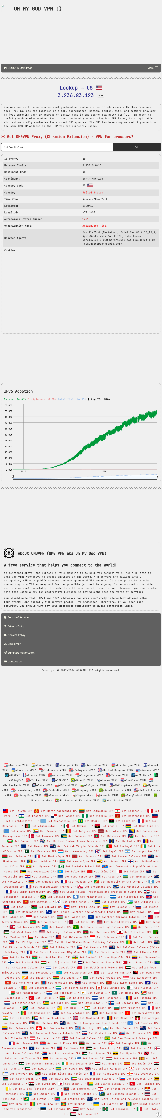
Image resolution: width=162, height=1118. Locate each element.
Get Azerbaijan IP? (80, 861)
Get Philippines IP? (30, 942)
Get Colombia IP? (21, 1028)
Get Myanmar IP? (44, 866)
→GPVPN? (14, 775)
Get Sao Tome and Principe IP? (134, 1038)
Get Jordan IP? (99, 1053)
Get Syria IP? (45, 1083)
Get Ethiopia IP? (61, 947)
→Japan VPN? (84, 795)
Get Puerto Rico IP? (85, 907)
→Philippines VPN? (126, 785)
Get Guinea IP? (47, 1104)
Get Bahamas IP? (79, 836)
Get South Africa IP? (54, 1018)
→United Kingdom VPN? (117, 770)
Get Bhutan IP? (40, 977)
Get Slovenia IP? (138, 1078)
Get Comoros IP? (51, 831)
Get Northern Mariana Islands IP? (120, 917)
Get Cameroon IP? (40, 987)
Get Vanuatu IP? (49, 907)
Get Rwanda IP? (140, 876)
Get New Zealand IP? (74, 1013)
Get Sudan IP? (87, 1114)
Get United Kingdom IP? (109, 1068)
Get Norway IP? (92, 982)
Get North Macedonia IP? (58, 811)
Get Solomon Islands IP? (124, 1094)
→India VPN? (44, 765)
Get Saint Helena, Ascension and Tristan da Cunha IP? (100, 891)
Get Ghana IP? (70, 977)
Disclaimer (14, 644)
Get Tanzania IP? (41, 1008)
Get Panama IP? (69, 816)
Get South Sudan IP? (24, 1078)
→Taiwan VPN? (119, 775)
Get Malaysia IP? (74, 937)
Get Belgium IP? (84, 831)
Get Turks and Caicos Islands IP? (54, 1033)
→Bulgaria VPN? (95, 785)
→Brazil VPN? (84, 780)
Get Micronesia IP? (61, 821)
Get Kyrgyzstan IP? (145, 1013)
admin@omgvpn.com (21, 653)
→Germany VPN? (58, 795)
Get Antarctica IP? (94, 897)
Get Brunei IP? (114, 861)
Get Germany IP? (61, 1058)
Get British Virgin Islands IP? (80, 846)
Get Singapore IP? (143, 977)
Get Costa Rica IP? (102, 1033)
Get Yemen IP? (90, 1109)
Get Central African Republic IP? (104, 957)
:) (38, 8)
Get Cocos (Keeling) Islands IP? (104, 927)
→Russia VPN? (149, 770)
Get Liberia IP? (145, 952)
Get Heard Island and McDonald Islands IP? (126, 1099)
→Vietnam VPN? (62, 775)
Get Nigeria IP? (100, 816)
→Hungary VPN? (86, 790)
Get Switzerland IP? (57, 1028)
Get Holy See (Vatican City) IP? (36, 1089)
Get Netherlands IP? (26, 1003)
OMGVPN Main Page (19, 68)
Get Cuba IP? (110, 876)
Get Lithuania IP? (99, 811)
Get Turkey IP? (46, 998)
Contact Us (14, 661)
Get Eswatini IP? (82, 1089)
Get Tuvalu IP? (60, 927)
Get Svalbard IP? (91, 1018)
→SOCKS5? (61, 780)
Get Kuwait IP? (42, 1068)
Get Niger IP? (101, 1008)
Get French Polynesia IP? (123, 1089)
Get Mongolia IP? (60, 982)
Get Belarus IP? (20, 856)
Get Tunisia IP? (147, 1083)
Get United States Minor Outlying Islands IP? (89, 942)
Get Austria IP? (48, 1038)
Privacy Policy (16, 626)
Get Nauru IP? (37, 846)
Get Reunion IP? (79, 881)
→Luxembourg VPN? (27, 790)
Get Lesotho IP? (37, 816)
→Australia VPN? (97, 765)
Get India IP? (19, 1018)
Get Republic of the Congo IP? (123, 881)
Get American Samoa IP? (102, 962)
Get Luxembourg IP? (79, 851)
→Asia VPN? (44, 785)
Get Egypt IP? (111, 1063)
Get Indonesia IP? (109, 937)
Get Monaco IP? (44, 917)
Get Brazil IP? (95, 821)
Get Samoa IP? (73, 1048)
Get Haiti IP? (58, 1078)
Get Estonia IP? (58, 1109)
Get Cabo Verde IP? (78, 876)
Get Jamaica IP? (58, 897)
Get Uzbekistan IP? (92, 1003)
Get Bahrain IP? (140, 962)
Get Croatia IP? (43, 876)
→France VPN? (35, 775)
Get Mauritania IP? (51, 922)
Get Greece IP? (93, 1058)
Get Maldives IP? (112, 836)
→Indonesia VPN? (54, 770)
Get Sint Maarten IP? (63, 1053)
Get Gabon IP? (72, 1068)
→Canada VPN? (109, 795)
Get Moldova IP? (45, 861)
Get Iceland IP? (126, 1003)
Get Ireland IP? (80, 1063)
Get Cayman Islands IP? (128, 856)
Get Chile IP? (19, 957)
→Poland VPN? (68, 785)
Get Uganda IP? (130, 1053)
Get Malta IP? (133, 871)
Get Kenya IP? (96, 1043)
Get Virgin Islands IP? (63, 932)
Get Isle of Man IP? (115, 972)
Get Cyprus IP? (98, 993)
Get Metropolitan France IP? (53, 886)
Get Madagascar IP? (30, 993)
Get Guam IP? (44, 1048)
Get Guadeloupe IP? (110, 1073)
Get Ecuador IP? (121, 907)
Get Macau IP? (128, 993)
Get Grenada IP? (79, 1104)
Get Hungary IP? (124, 1058)
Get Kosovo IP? (141, 1048)
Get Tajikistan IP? (62, 962)
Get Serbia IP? (46, 1023)
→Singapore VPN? (91, 775)
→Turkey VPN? (39, 780)
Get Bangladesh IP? (29, 912)
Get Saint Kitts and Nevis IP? (64, 1073)
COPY (100, 95)
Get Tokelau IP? (110, 1013)
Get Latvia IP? (116, 831)
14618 (86, 219)
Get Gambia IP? (75, 917)
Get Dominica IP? (121, 1109)
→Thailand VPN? (135, 780)
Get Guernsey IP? (146, 1073)
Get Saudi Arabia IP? (105, 977)
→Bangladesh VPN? (137, 795)
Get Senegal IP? (39, 1013)
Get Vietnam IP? (41, 902)
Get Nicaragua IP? (130, 897)
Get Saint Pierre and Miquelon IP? (59, 952)
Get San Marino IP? (124, 1028)
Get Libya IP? (125, 821)
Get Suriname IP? (102, 932)
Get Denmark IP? (46, 836)
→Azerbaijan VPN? (128, 765)
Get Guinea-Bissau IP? (110, 1083)
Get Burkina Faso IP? (54, 957)
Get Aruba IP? (20, 831)
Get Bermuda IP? (27, 927)
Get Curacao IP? (112, 902)
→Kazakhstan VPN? (119, 800)
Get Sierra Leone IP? (77, 987)
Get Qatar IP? (84, 922)
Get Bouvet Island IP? (85, 1038)
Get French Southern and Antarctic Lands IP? (86, 912)
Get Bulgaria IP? (133, 1008)
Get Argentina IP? (144, 851)
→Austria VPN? (18, 765)
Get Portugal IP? (125, 846)
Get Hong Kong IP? (25, 982)
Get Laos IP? (19, 907)
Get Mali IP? (142, 942)
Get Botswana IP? (41, 972)
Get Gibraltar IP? (137, 932)
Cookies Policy (16, 635)
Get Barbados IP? (127, 841)
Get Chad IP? (122, 1018)
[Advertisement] (81, 39)
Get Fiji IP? (91, 1028)
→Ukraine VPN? (25, 770)
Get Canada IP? (113, 987)
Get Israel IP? (63, 967)
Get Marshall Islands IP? (138, 886)
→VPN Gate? (143, 775)
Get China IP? (104, 871)
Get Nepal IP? (112, 851)
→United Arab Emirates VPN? (79, 800)
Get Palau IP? (74, 871)
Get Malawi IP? (140, 912)
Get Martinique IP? (55, 856)
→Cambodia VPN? (58, 790)
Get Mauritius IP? (145, 826)
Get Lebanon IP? (133, 811)
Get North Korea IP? (61, 1043)
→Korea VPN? (109, 780)
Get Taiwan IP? (20, 811)
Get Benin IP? (148, 927)
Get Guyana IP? (41, 1099)
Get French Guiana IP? (80, 1094)
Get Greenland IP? (97, 886)
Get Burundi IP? (25, 841)
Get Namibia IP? (146, 836)
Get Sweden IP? (44, 1094)
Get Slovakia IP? (138, 1033)
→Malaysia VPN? (84, 770)
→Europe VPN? (68, 765)
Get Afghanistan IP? (46, 826)
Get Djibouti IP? (146, 902)
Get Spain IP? (141, 1063)
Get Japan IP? (75, 1083)
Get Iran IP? (18, 1104)
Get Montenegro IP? (135, 816)
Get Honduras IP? (111, 998)
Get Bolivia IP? (77, 998)
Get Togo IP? (59, 1003)
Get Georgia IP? (126, 1043)
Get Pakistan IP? (42, 851)
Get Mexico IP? (81, 826)
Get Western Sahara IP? (42, 1063)
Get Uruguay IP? (20, 1073)
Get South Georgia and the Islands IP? (96, 1023)
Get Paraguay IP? (65, 993)
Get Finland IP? (26, 962)
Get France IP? (26, 1043)
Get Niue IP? (72, 1008)
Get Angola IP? (112, 826)
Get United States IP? (120, 922)
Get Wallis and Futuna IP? (102, 967)
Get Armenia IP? (46, 881)
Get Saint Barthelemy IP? (31, 891)
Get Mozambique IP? (41, 871)
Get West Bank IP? (23, 932)
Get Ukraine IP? (111, 1104)
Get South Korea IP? (77, 902)
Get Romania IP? (144, 998)
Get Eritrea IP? (72, 1099)
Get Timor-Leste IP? (127, 982)
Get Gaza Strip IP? (107, 1048)
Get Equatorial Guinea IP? (97, 1078)
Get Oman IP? (43, 937)
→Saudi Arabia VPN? (117, 790)
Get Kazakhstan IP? (77, 972)
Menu (151, 68)
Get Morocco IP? (90, 856)
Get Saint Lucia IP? (109, 952)
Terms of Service (18, 617)
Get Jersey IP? (146, 1068)
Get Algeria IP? (145, 987)
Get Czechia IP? (95, 947)
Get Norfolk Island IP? (82, 866)
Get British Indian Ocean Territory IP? (76, 841)
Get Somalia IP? (145, 1023)
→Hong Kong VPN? (30, 795)
